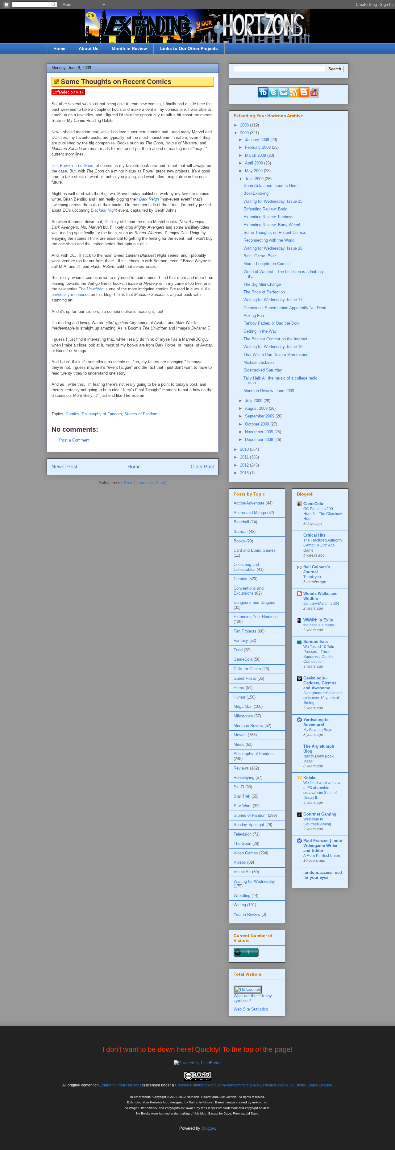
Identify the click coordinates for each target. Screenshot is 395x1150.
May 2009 (254, 170)
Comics (72, 414)
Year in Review (247, 914)
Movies (240, 735)
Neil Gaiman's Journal (316, 569)
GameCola (243, 659)
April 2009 (254, 163)
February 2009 (258, 147)
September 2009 (260, 416)
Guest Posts (245, 678)
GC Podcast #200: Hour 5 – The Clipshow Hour (322, 514)
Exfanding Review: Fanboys (268, 216)
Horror (239, 687)
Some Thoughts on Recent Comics (274, 232)
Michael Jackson (258, 362)
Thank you (312, 577)
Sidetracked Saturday (262, 370)
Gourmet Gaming (319, 814)
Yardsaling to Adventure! (316, 722)
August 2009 (257, 408)
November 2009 (259, 432)
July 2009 (254, 400)
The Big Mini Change (262, 284)
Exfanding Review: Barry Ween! (271, 224)
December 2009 (259, 439)
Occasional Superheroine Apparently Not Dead (284, 307)
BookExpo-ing (255, 193)
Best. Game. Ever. (260, 256)
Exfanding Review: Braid (265, 209)
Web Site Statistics (251, 1009)
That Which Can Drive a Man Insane (275, 354)
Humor (239, 697)
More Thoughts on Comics (267, 263)
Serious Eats (315, 641)
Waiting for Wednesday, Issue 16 (272, 248)
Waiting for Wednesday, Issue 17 (272, 299)
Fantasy (241, 640)
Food (238, 650)
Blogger (208, 1128)
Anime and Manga (250, 512)
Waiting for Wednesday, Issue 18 (272, 346)
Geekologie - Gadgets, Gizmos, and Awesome (320, 683)
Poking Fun (253, 315)
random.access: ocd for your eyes (322, 875)
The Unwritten (91, 289)
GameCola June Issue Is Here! (271, 185)
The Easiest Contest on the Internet (275, 339)
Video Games (246, 853)
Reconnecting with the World (268, 240)
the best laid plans (318, 625)
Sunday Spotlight (249, 824)
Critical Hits (314, 535)
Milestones (243, 716)
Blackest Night (104, 210)
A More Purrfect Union (321, 855)
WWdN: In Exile (318, 620)
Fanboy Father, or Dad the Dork (271, 323)
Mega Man (243, 706)
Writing (240, 905)
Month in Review (129, 48)
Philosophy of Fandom (102, 414)
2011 (245, 457)
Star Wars (243, 805)
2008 (245, 125)
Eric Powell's (72, 165)
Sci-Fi (239, 787)
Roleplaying (244, 777)
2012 (245, 465)
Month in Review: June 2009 (268, 390)
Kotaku (310, 777)
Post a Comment (74, 440)
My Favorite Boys (317, 730)
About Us (88, 48)
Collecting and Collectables (246, 567)
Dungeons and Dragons (254, 602)
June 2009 (255, 178)
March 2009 (256, 155)
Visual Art (242, 872)
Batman (240, 531)
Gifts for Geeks (247, 668)
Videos (240, 862)
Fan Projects (245, 631)
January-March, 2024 (321, 603)
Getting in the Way (260, 331)
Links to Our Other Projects (189, 48)
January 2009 (257, 139)
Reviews (241, 768)
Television (243, 834)
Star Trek (242, 796)
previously (61, 294)
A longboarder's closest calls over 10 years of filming (322, 698)
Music (239, 744)
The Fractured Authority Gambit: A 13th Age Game (322, 545)
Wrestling (242, 895)
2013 (245, 473)
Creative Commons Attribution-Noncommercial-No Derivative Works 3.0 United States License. (254, 1085)
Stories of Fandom (140, 414)
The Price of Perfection (264, 292)
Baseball (241, 522)
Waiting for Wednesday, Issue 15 (272, 201)
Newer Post (64, 466)
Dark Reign (149, 199)
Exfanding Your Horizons (256, 616)
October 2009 (257, 424)
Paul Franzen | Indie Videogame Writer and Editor (322, 845)
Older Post (202, 466)
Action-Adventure (249, 503)
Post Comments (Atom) (145, 482)
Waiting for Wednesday (254, 881)
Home (59, 48)
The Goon (242, 843)
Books (239, 541)
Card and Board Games (255, 550)
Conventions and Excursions (249, 591)
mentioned (80, 294)
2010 (245, 449)
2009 (245, 133)
